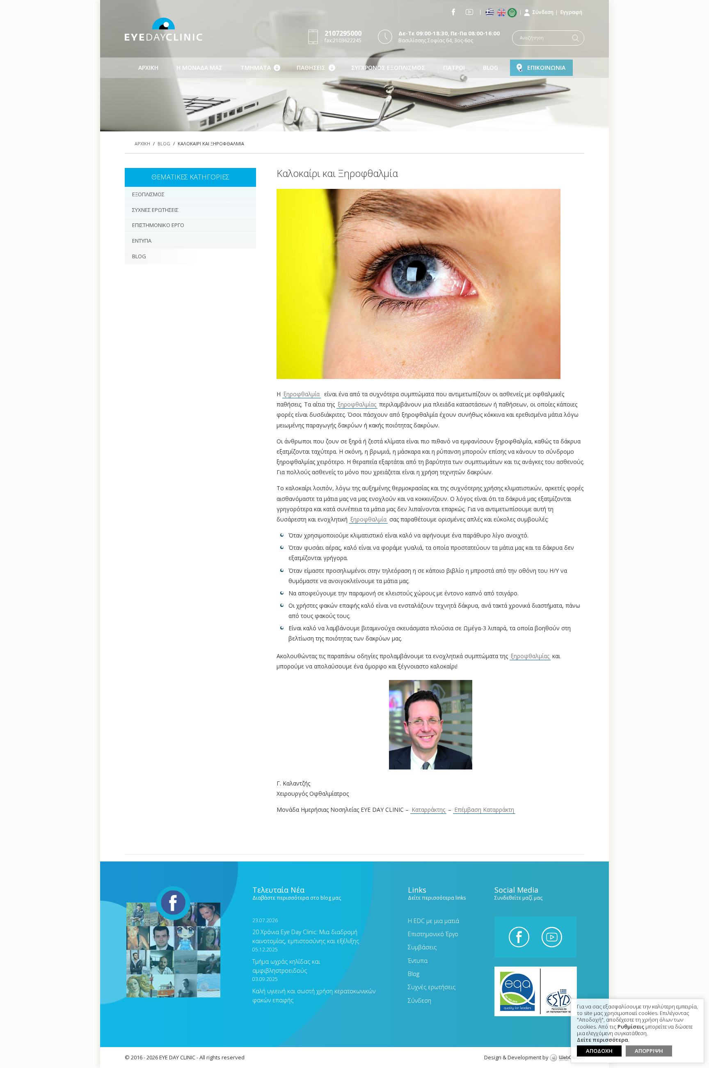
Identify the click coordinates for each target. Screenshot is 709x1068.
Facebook (453, 12)
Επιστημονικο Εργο (158, 225)
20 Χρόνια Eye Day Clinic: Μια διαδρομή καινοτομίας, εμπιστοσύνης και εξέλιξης (305, 931)
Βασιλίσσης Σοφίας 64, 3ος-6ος (449, 37)
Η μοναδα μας (199, 67)
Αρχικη (148, 67)
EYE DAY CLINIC (163, 29)
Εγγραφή (571, 12)
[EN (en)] (502, 13)
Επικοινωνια (546, 67)
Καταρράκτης (428, 809)
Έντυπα (418, 961)
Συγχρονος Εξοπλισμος (388, 67)
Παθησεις (311, 67)
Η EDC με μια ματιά (433, 921)
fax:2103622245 (343, 36)
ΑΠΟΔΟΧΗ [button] (599, 1050)
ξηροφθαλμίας (357, 404)
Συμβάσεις (422, 947)
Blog (490, 67)
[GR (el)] (490, 13)
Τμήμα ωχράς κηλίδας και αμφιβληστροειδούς (286, 960)
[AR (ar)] (514, 13)
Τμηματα (255, 67)
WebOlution (567, 1058)
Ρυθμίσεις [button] (631, 1027)
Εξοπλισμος (148, 194)
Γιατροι (454, 67)
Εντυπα (141, 240)
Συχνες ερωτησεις (155, 210)
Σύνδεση (542, 12)
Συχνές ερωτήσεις (431, 987)
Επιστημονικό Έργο (433, 934)
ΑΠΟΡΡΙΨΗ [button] (649, 1050)
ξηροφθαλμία (302, 394)
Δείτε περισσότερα (602, 1040)
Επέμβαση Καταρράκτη (484, 809)
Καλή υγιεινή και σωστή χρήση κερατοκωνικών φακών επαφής (313, 990)
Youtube (469, 12)
